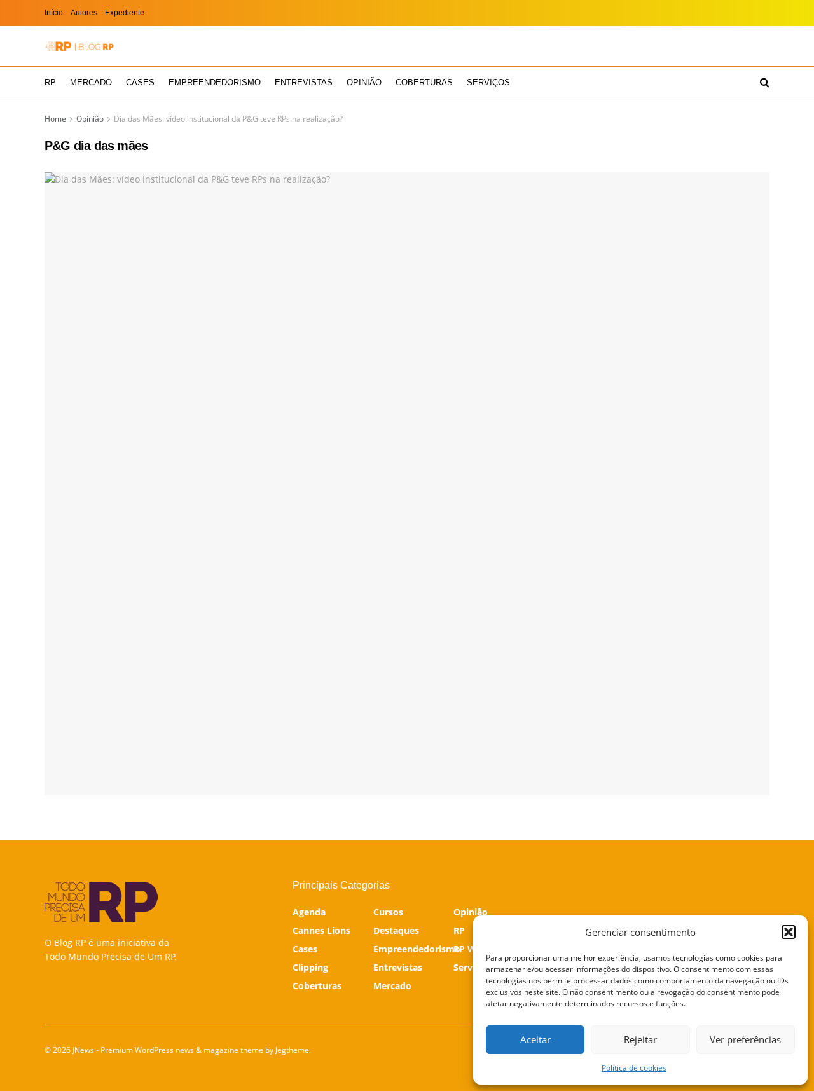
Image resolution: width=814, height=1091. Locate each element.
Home (55, 118)
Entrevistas (304, 82)
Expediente (124, 12)
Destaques (396, 930)
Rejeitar (640, 1039)
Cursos (388, 912)
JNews (83, 1050)
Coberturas (424, 82)
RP (50, 82)
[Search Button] (764, 83)
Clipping (310, 967)
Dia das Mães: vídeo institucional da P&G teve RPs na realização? (228, 118)
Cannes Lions (321, 930)
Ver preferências (745, 1039)
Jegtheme (292, 1050)
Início (54, 12)
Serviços (488, 82)
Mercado (91, 82)
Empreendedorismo (215, 82)
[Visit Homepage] (79, 46)
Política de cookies (634, 1067)
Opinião (364, 82)
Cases (140, 82)
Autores (84, 12)
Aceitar (535, 1039)
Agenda (309, 912)
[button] (788, 932)
